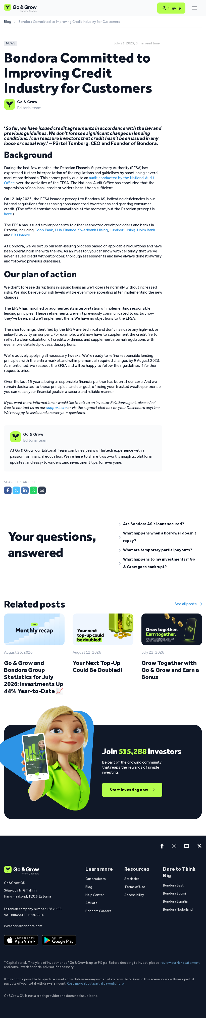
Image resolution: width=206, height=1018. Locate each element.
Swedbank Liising (92, 230)
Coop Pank (43, 230)
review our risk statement (180, 963)
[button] (158, 524)
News (10, 43)
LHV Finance (65, 230)
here (8, 214)
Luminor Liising (122, 230)
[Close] (194, 8)
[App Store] (21, 940)
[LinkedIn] (25, 490)
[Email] (42, 490)
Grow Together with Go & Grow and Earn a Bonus (170, 670)
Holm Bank (145, 230)
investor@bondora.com (23, 926)
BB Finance (20, 235)
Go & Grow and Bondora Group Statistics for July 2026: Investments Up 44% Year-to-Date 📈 (33, 677)
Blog (7, 22)
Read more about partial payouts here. (96, 983)
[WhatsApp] (33, 490)
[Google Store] (59, 940)
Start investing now (129, 789)
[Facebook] (8, 490)
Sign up (174, 8)
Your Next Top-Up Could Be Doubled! (97, 666)
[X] (16, 490)
